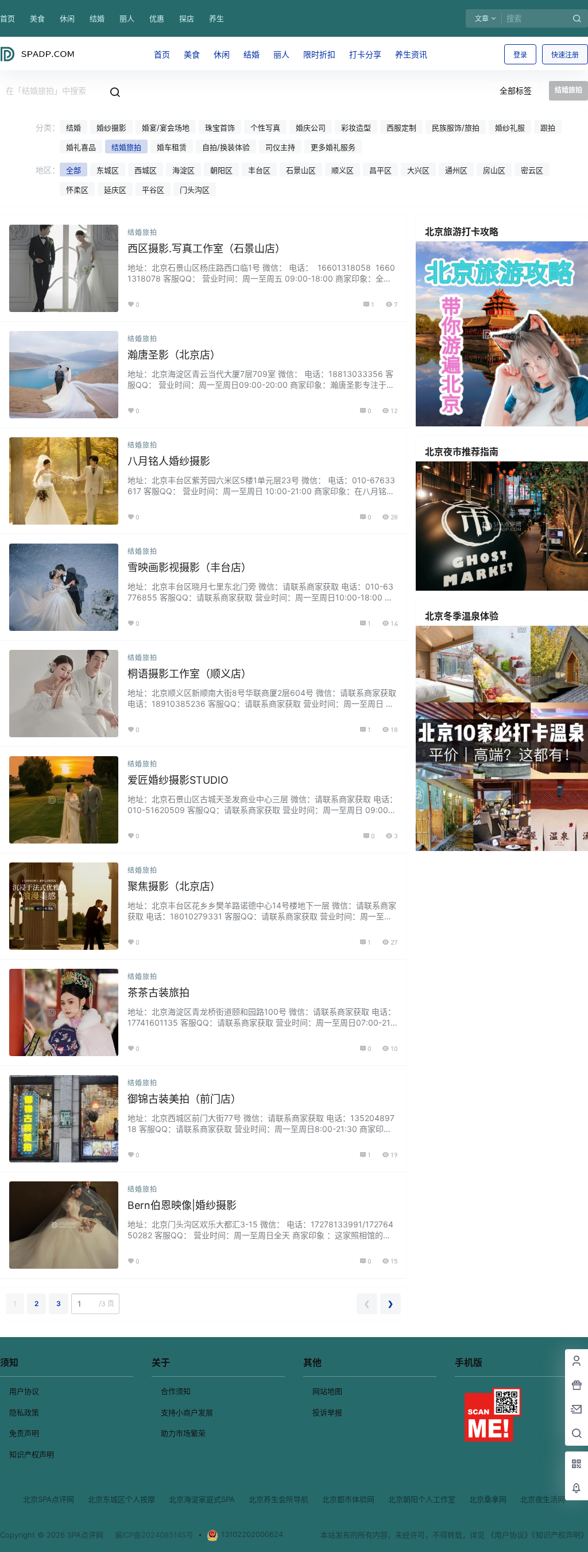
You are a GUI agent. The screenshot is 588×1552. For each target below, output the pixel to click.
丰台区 (259, 170)
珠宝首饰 (220, 127)
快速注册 (565, 55)
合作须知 (176, 1391)
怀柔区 (77, 189)
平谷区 (153, 189)
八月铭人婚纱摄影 (168, 461)
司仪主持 (280, 147)
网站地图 (327, 1391)
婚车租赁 (172, 147)
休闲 (67, 18)
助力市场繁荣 (183, 1433)
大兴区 (418, 170)
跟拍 (547, 127)
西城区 (145, 170)
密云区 (532, 170)
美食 (37, 18)
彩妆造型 (356, 127)
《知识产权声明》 (560, 1534)
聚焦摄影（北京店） (173, 886)
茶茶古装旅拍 (158, 993)
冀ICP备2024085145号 (154, 1534)
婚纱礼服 (510, 127)
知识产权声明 (31, 1454)
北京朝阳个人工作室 (421, 1499)
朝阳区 (221, 170)
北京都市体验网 (348, 1499)
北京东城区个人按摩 (121, 1499)
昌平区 (380, 170)
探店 (186, 18)
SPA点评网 (84, 1534)
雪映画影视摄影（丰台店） (189, 567)
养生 (216, 18)
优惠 (156, 18)
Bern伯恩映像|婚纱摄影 (182, 1205)
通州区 (456, 170)
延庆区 (115, 189)
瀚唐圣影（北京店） (173, 355)
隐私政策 (24, 1412)
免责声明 (24, 1433)
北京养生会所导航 (278, 1499)
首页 (7, 18)
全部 (73, 170)
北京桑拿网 (487, 1499)
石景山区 (301, 170)
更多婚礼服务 (333, 147)
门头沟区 (195, 189)
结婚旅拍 (126, 147)
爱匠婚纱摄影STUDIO (178, 780)
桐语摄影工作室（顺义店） (189, 674)
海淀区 (183, 170)
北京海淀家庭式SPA (202, 1499)
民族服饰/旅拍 (455, 127)
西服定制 (401, 127)
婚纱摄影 (111, 127)
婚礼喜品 (81, 147)
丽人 (126, 18)
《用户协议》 (509, 1534)
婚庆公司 (311, 127)
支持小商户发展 (187, 1412)
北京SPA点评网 (48, 1499)
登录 (520, 55)
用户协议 (24, 1391)
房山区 (494, 170)
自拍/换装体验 (226, 147)
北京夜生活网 (542, 1499)
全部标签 (516, 90)
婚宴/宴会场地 (165, 127)
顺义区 (342, 170)
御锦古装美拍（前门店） (184, 1099)
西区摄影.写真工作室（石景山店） (206, 248)
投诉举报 (327, 1412)
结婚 (97, 18)
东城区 (107, 170)
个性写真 (265, 127)
